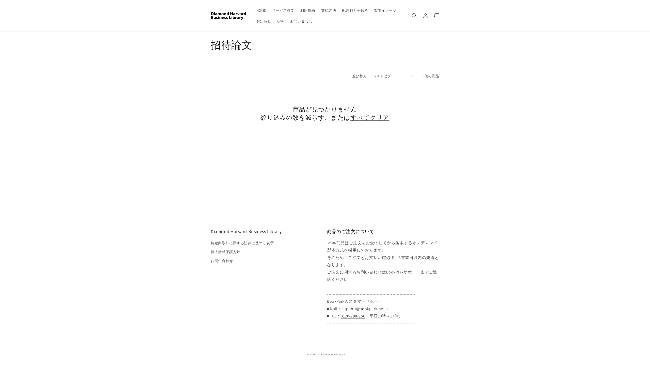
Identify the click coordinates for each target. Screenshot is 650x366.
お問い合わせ (222, 260)
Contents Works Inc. (334, 354)
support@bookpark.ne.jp (365, 308)
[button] (414, 15)
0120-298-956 (353, 316)
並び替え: (360, 76)
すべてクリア (369, 117)
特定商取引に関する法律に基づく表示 (242, 243)
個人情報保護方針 (225, 252)
